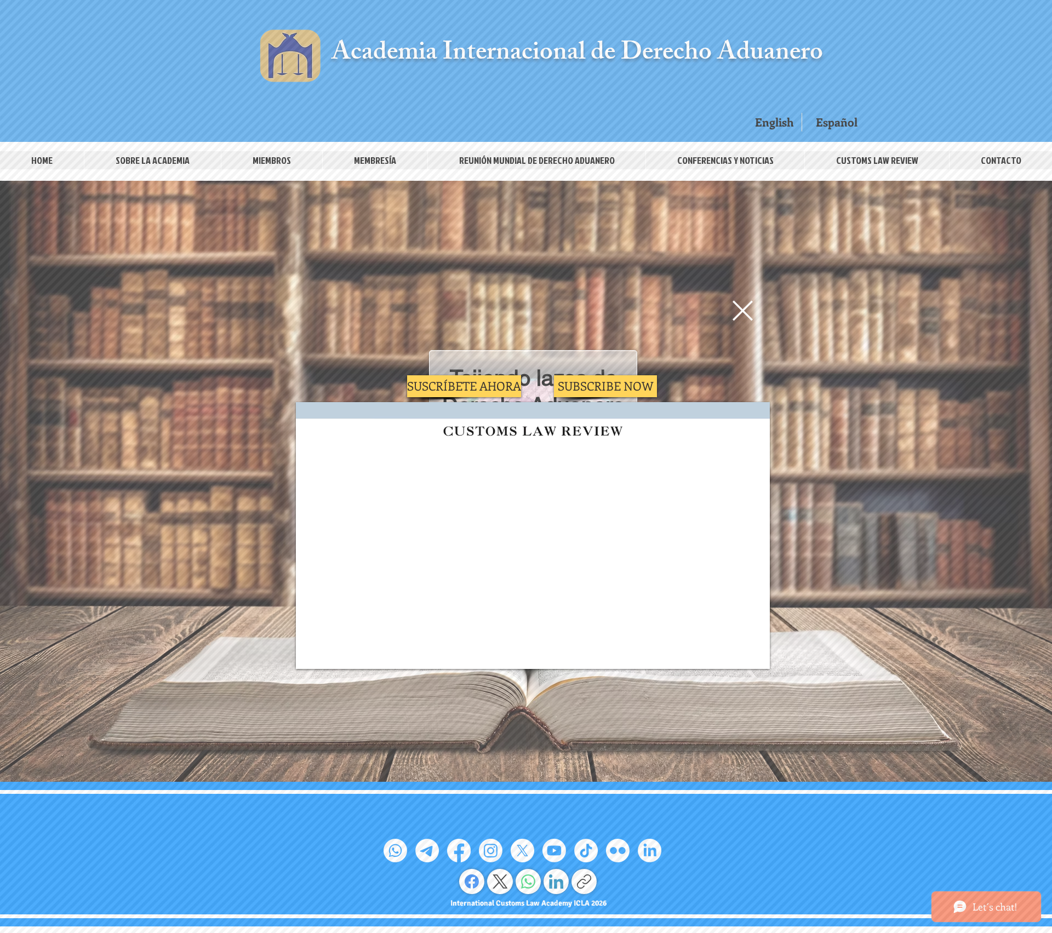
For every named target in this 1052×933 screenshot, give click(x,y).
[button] (743, 310)
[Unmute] (329, 654)
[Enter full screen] (755, 654)
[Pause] (310, 654)
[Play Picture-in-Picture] (736, 654)
